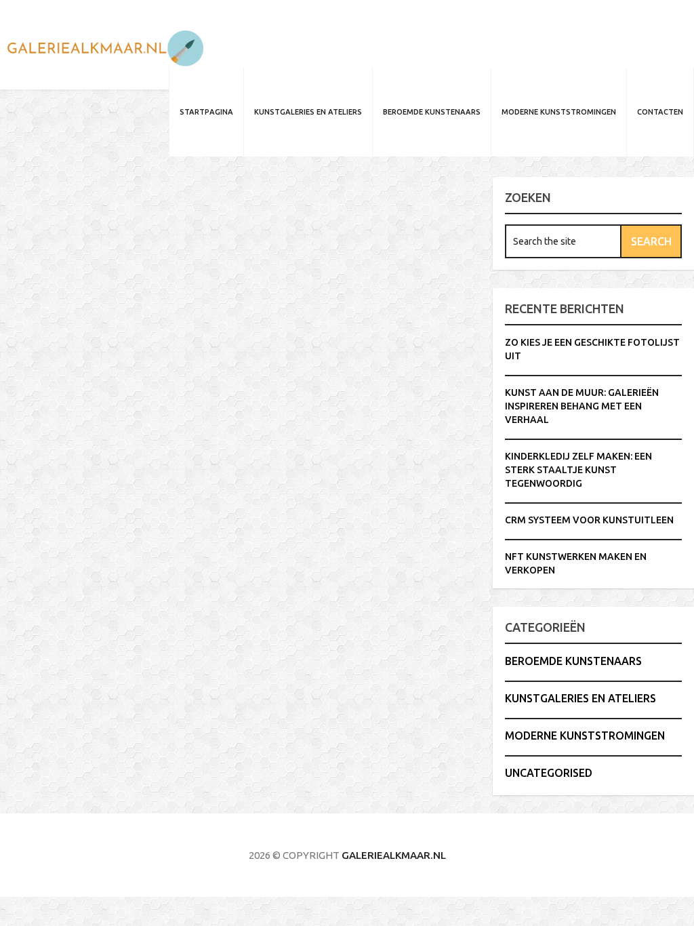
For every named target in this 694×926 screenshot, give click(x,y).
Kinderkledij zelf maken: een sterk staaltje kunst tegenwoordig (578, 470)
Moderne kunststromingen (559, 112)
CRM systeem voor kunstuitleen (589, 520)
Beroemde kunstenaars (432, 112)
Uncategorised (548, 773)
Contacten (660, 112)
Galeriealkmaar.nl (394, 855)
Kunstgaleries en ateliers (308, 112)
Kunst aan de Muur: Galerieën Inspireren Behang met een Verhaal (582, 406)
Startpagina (206, 112)
